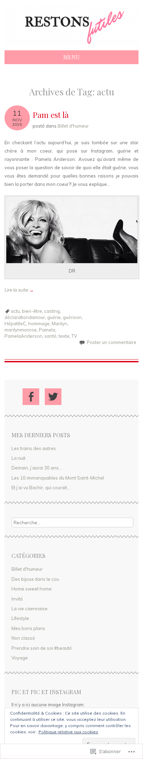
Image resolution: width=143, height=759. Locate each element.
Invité (17, 599)
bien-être (32, 311)
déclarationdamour (25, 317)
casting (52, 311)
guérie (54, 317)
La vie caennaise (29, 608)
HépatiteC (15, 323)
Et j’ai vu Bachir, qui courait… (40, 487)
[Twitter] (53, 396)
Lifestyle (20, 618)
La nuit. (18, 458)
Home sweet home (31, 589)
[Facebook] (31, 396)
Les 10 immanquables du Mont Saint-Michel (57, 478)
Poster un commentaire (111, 342)
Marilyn (59, 323)
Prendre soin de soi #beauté (41, 648)
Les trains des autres (33, 448)
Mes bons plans (28, 628)
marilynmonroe (21, 330)
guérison (72, 317)
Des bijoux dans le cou (35, 579)
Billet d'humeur (73, 126)
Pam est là (51, 114)
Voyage (19, 658)
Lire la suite (19, 290)
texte (64, 336)
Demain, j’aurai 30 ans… (36, 468)
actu (15, 311)
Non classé (23, 638)
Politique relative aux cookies (68, 731)
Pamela (47, 330)
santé (50, 336)
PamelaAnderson (23, 336)
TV (74, 336)
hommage (39, 323)
